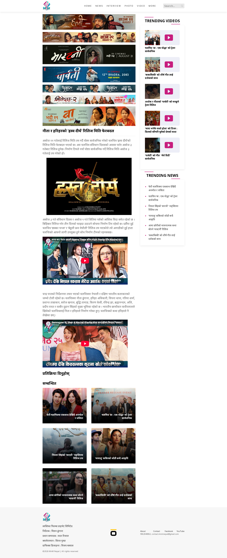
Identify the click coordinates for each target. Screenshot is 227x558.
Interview (114, 6)
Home (88, 6)
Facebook (169, 531)
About (143, 531)
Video (141, 6)
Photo (129, 6)
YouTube (180, 531)
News (99, 6)
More (152, 6)
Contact (156, 531)
